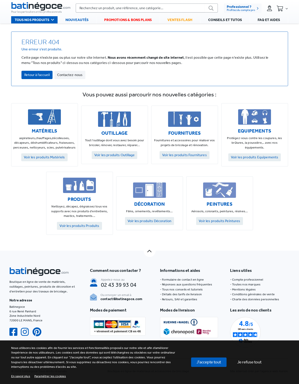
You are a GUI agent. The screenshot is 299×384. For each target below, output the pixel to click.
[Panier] (282, 8)
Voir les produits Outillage (114, 155)
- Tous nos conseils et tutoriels (181, 289)
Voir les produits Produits (79, 226)
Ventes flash (179, 20)
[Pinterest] (38, 332)
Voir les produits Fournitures (184, 155)
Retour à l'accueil (37, 75)
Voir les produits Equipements (254, 157)
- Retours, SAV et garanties (178, 299)
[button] (50, 376)
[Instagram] (26, 332)
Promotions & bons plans (128, 20)
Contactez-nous (70, 75)
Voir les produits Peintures (219, 221)
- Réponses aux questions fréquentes (186, 284)
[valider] (211, 8)
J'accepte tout (209, 362)
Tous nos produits (32, 20)
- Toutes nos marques (245, 284)
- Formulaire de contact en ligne (182, 279)
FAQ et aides (269, 20)
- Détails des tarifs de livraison (181, 294)
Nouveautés (77, 20)
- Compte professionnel (246, 279)
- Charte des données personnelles (254, 299)
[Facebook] (15, 332)
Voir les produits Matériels (44, 157)
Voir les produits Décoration (149, 221)
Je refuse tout (249, 362)
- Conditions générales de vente (252, 294)
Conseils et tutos (225, 20)
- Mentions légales (243, 289)
